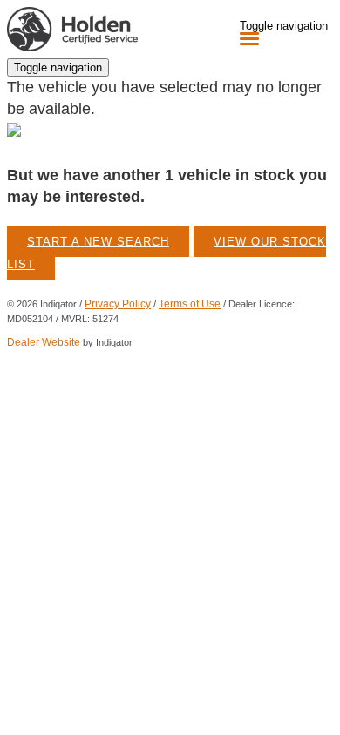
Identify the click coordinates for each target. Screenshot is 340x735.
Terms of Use (190, 304)
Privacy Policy (118, 304)
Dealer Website (43, 342)
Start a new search (98, 241)
